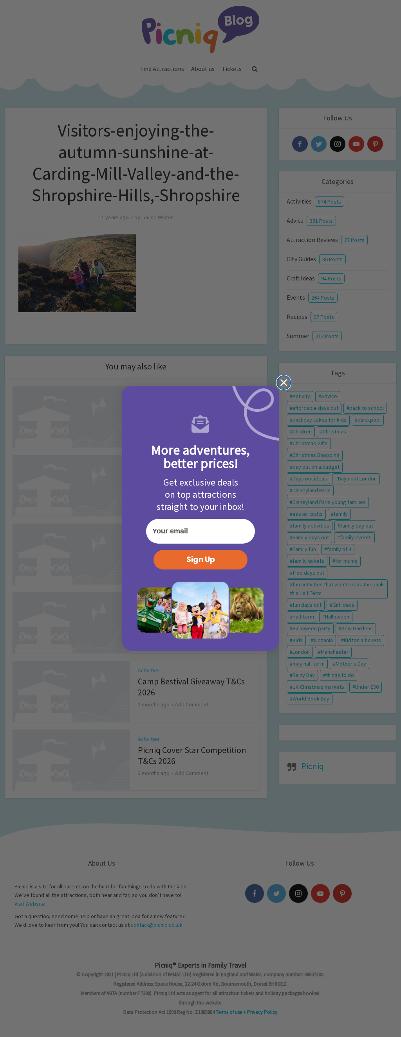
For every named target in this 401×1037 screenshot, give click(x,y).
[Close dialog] (284, 382)
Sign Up (200, 559)
